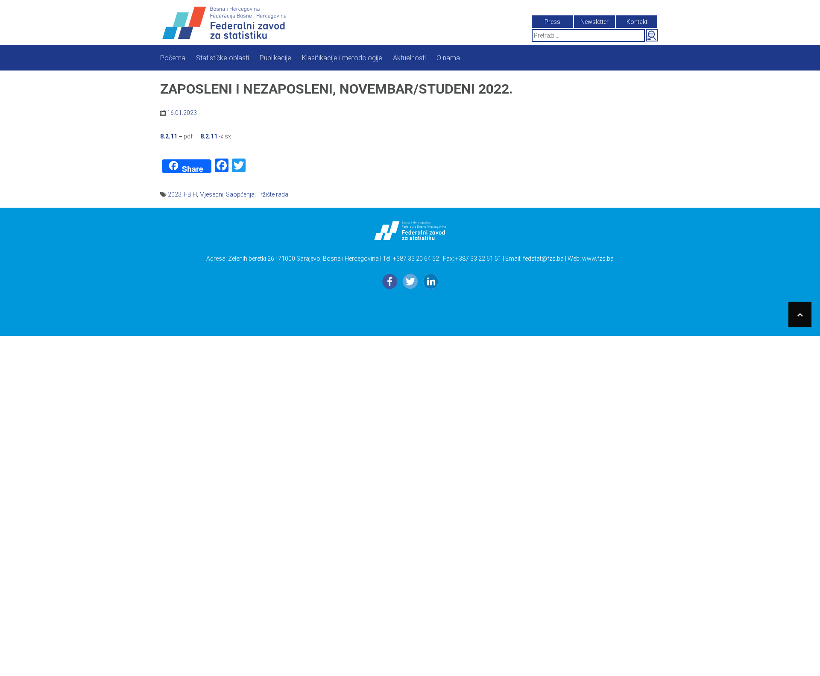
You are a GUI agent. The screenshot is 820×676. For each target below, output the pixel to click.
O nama (448, 58)
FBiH (190, 194)
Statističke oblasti (222, 58)
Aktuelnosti (409, 58)
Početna (172, 58)
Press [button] (552, 21)
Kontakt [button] (637, 21)
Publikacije (275, 58)
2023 (175, 194)
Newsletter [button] (594, 21)
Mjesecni (211, 194)
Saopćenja (240, 194)
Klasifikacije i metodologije (342, 58)
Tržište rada (272, 194)
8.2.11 (168, 136)
